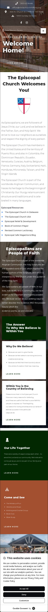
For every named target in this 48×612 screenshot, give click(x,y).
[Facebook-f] (21, 22)
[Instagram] (27, 22)
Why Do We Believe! (19, 346)
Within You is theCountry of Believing (19, 387)
